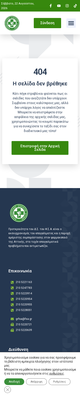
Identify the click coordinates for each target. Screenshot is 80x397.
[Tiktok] (75, 5)
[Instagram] (67, 5)
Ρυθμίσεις (59, 381)
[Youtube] (58, 5)
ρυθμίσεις (56, 373)
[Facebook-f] (50, 5)
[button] (71, 23)
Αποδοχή (14, 381)
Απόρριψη (36, 381)
